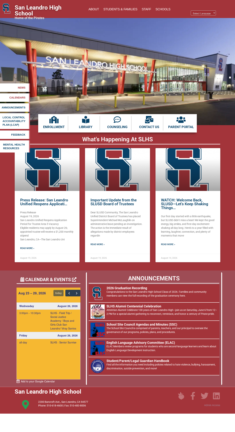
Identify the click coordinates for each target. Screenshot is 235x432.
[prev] (69, 293)
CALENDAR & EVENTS (48, 279)
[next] (76, 293)
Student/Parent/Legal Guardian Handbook (137, 361)
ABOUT (93, 9)
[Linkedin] (216, 396)
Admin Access (212, 405)
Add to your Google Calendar (37, 381)
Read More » (27, 248)
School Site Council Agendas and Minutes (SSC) (141, 324)
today (58, 293)
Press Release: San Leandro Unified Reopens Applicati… (44, 202)
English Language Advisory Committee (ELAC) (140, 343)
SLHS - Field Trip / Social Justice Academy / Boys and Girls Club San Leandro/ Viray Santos (63, 320)
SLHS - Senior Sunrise (63, 342)
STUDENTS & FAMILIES (120, 9)
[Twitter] (204, 396)
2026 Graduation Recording (126, 288)
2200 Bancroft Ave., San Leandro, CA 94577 (63, 401)
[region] (117, 71)
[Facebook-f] (193, 396)
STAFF (146, 9)
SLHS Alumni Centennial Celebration (133, 306)
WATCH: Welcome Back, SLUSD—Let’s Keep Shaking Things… (184, 204)
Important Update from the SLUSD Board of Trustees (114, 202)
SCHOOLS (163, 9)
